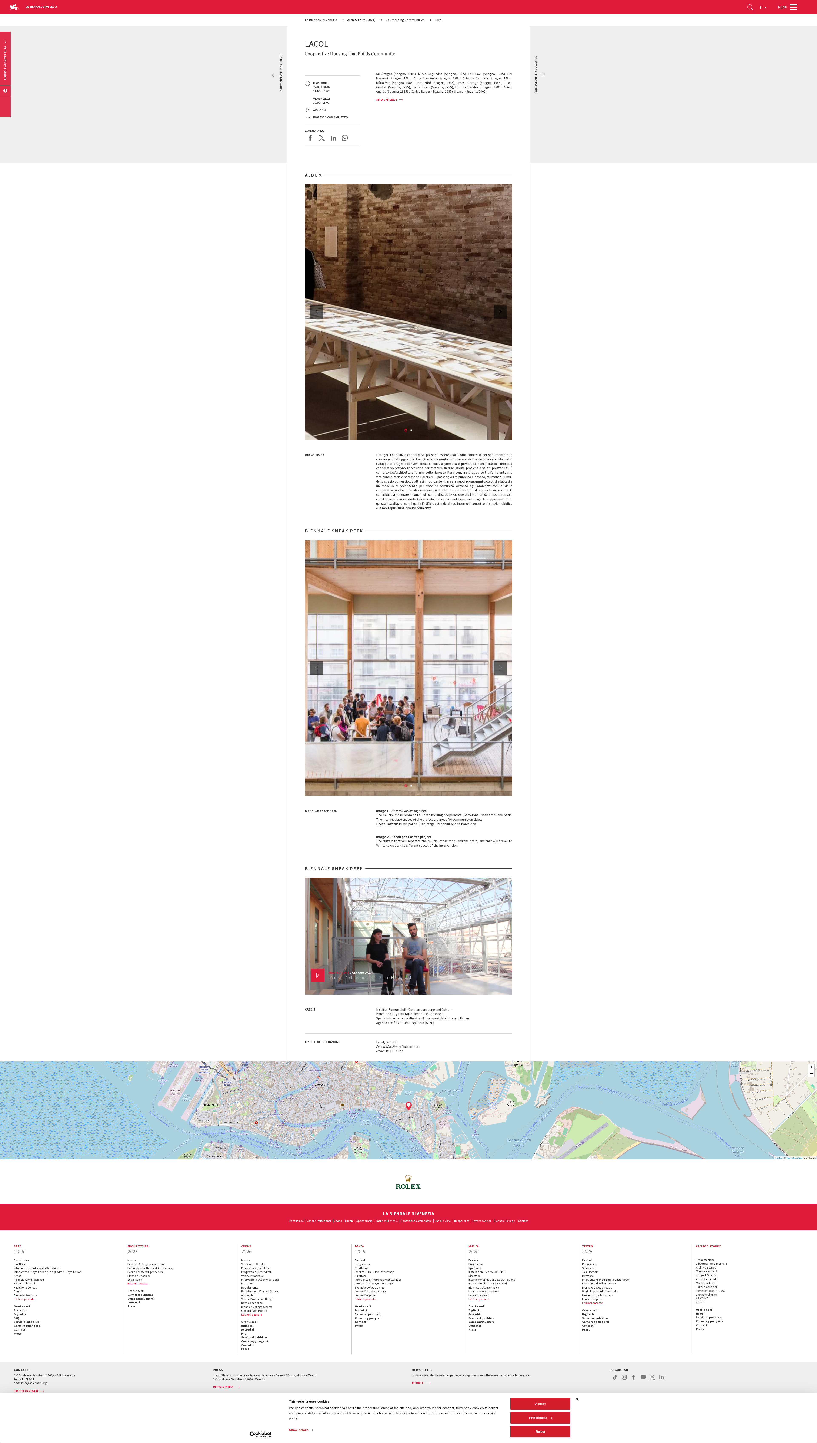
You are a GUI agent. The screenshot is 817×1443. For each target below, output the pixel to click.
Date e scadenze (252, 1303)
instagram (624, 1379)
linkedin (661, 1379)
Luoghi (349, 1221)
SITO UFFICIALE (386, 99)
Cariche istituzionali (319, 1221)
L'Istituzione (296, 1221)
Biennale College (504, 1221)
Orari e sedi (22, 1306)
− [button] (811, 1073)
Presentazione (705, 1260)
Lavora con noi (482, 1221)
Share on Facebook (310, 138)
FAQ (16, 1318)
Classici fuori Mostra (254, 1311)
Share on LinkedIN (333, 138)
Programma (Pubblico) (255, 1268)
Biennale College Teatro (597, 1287)
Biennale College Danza (369, 1287)
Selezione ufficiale (252, 1264)
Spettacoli (361, 1268)
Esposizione (21, 1260)
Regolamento (250, 1287)
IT (762, 7)
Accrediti (20, 1310)
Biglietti (20, 1314)
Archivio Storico (706, 1267)
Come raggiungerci (27, 1326)
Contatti (523, 1221)
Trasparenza (462, 1221)
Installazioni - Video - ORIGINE (486, 1272)
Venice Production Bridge (257, 1299)
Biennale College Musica (483, 1287)
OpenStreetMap (795, 1157)
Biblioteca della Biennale (711, 1264)
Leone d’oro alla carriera (370, 1291)
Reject (540, 1431)
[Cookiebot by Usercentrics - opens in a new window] (260, 1434)
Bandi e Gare (443, 1221)
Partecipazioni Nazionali (29, 1280)
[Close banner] (577, 1399)
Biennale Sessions (25, 1295)
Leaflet (778, 1157)
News (699, 1313)
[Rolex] (408, 1181)
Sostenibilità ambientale (416, 1221)
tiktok (615, 1379)
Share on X (322, 138)
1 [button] (406, 430)
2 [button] (411, 430)
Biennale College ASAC (710, 1291)
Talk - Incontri (590, 1272)
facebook (633, 1379)
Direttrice (20, 1264)
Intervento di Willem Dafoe (599, 1283)
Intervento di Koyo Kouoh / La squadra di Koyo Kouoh (47, 1272)
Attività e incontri (707, 1279)
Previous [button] (316, 312)
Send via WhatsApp (345, 138)
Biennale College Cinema (257, 1307)
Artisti (17, 1276)
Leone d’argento (365, 1295)
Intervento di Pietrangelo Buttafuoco (37, 1268)
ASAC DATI (702, 1298)
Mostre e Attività (706, 1271)
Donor (17, 1291)
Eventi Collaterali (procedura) (145, 1272)
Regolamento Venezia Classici (260, 1291)
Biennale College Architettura (146, 1264)
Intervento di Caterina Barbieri (487, 1283)
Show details (298, 1430)
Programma (362, 1264)
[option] (408, 312)
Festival (360, 1260)
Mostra (131, 1260)
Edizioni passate (24, 1299)
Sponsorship (364, 1221)
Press (18, 1333)
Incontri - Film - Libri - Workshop (374, 1272)
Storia (338, 1221)
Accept (540, 1404)
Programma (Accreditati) (257, 1272)
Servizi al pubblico (27, 1322)
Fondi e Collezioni (707, 1287)
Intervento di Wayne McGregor (374, 1283)
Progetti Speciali (706, 1275)
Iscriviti (418, 1383)
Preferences (538, 1418)
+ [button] (811, 1067)
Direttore (247, 1283)
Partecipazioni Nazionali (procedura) (150, 1268)
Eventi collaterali (24, 1283)
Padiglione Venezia (26, 1287)
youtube (643, 1379)
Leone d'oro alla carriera (483, 1291)
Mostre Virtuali (705, 1283)
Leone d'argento (479, 1295)
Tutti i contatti (26, 1391)
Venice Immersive (252, 1276)
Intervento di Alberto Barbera (260, 1280)
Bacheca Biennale (387, 1221)
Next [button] (500, 312)
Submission (134, 1280)
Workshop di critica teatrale (599, 1291)
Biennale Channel (706, 1294)
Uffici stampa (223, 1387)
